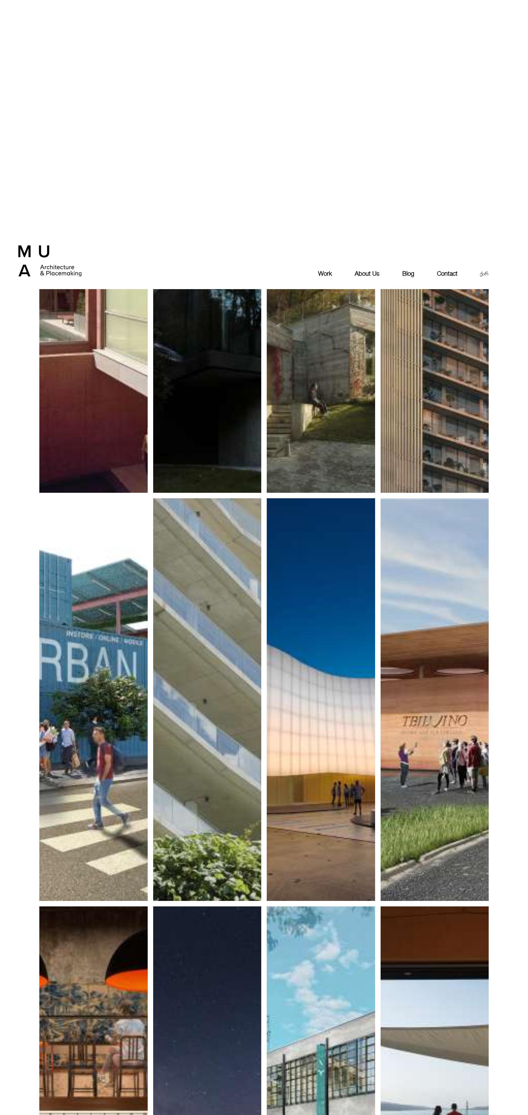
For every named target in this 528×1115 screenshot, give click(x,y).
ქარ (484, 273)
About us (367, 273)
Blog (408, 273)
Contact (447, 273)
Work (325, 273)
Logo (60, 270)
